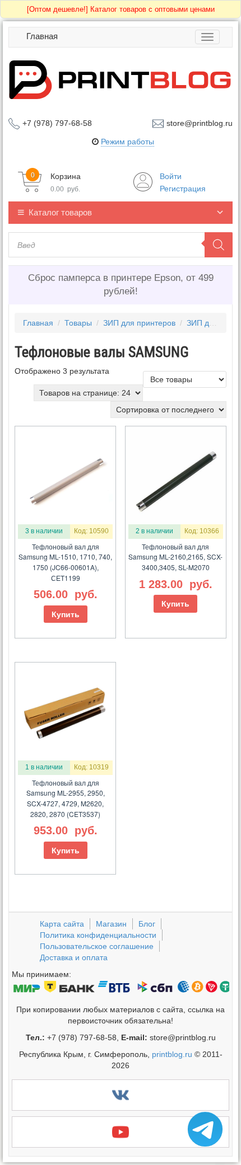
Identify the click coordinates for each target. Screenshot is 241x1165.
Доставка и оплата (74, 957)
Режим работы (127, 141)
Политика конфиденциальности (98, 935)
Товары (78, 322)
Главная (42, 36)
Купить (66, 614)
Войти (171, 176)
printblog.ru (172, 1054)
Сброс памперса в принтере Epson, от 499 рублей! (121, 285)
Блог (146, 923)
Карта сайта (62, 923)
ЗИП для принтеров (139, 322)
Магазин (111, 923)
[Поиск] (219, 244)
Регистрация (183, 188)
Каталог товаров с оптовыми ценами (121, 9)
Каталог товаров (60, 212)
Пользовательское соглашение (97, 946)
